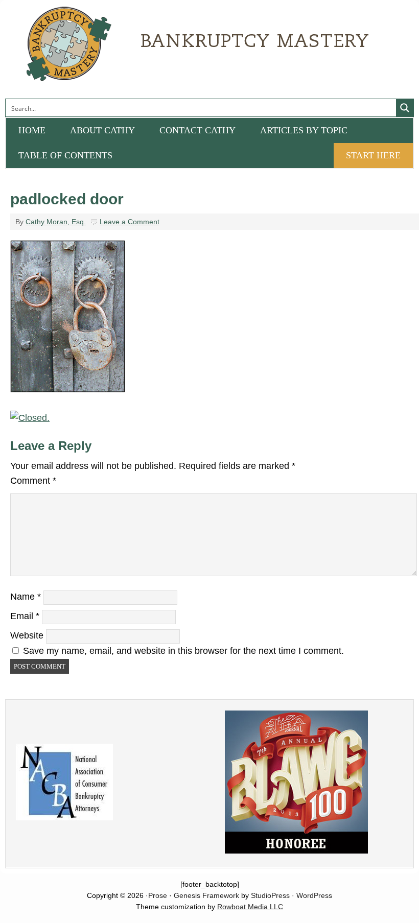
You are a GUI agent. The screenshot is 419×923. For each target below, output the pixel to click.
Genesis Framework (206, 895)
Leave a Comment (129, 222)
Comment (33, 481)
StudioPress (270, 895)
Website (26, 635)
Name (25, 596)
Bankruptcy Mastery (120, 48)
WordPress (314, 895)
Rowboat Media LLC (250, 907)
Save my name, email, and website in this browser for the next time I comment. (183, 651)
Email (24, 616)
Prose (157, 895)
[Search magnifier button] (404, 107)
